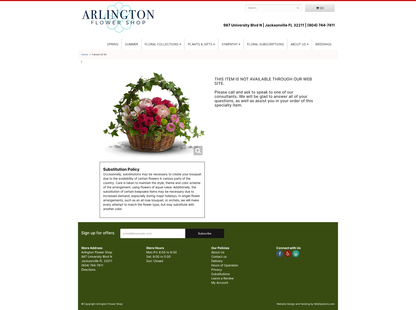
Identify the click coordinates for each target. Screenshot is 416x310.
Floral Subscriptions (265, 44)
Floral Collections (162, 44)
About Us (217, 252)
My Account (219, 282)
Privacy (216, 269)
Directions (88, 269)
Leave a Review (222, 278)
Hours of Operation (224, 265)
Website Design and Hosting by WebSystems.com (306, 303)
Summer (131, 44)
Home (84, 54)
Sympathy (230, 44)
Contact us (219, 256)
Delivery (217, 261)
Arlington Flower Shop (118, 17)
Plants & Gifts (200, 44)
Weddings (323, 44)
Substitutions (220, 274)
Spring (112, 44)
